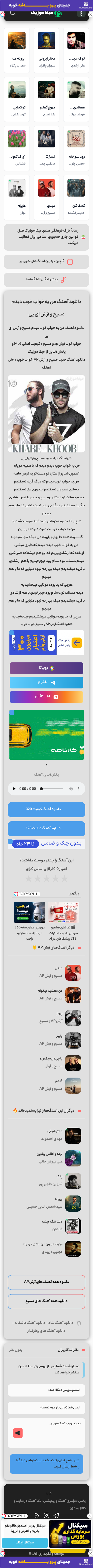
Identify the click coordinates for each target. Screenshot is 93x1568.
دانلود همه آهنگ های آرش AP (46, 1282)
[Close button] (89, 1515)
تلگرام (42, 682)
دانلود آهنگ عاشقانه (29, 1323)
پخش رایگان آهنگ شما (42, 279)
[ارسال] (18, 1433)
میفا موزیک (36, 352)
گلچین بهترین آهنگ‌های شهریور (42, 261)
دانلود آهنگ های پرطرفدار (46, 1331)
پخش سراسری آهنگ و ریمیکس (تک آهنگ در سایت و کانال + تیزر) (50, 1504)
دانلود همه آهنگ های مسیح (46, 1301)
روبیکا (43, 668)
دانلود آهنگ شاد (60, 1323)
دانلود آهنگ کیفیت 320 (43, 810)
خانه (49, 1494)
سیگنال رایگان (25, 1542)
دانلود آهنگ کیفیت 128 (43, 829)
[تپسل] (2, 14)
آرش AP (39, 360)
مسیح (53, 360)
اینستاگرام (42, 697)
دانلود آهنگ (74, 328)
